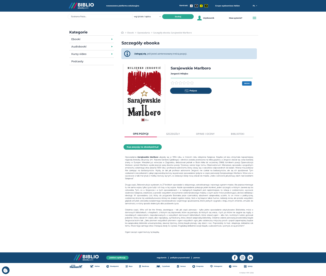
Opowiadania (143, 32)
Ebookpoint (114, 266)
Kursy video (78, 54)
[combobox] (148, 16)
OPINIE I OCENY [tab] (205, 134)
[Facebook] (236, 258)
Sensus (183, 266)
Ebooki (75, 39)
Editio (234, 266)
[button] (98, 39)
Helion (97, 266)
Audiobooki (78, 46)
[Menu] (254, 18)
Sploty (250, 266)
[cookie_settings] (6, 270)
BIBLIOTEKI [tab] (237, 134)
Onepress (199, 266)
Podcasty (77, 61)
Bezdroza (145, 266)
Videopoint (217, 266)
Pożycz (193, 90)
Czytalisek (166, 266)
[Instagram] (243, 258)
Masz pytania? (235, 18)
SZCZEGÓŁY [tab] (173, 134)
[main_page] (122, 32)
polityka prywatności (180, 257)
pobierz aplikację (117, 257)
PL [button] (254, 6)
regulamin (162, 257)
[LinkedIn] (251, 258)
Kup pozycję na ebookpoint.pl (143, 147)
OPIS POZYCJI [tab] (140, 133)
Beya (130, 266)
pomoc (196, 257)
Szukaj (178, 16)
